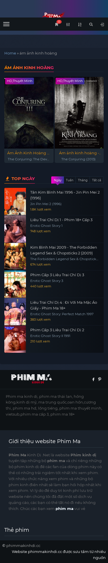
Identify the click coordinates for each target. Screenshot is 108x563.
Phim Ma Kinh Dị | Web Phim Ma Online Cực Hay (54, 16)
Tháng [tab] (83, 180)
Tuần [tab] (69, 180)
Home (10, 53)
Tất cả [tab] (96, 180)
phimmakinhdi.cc (23, 545)
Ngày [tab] (57, 180)
